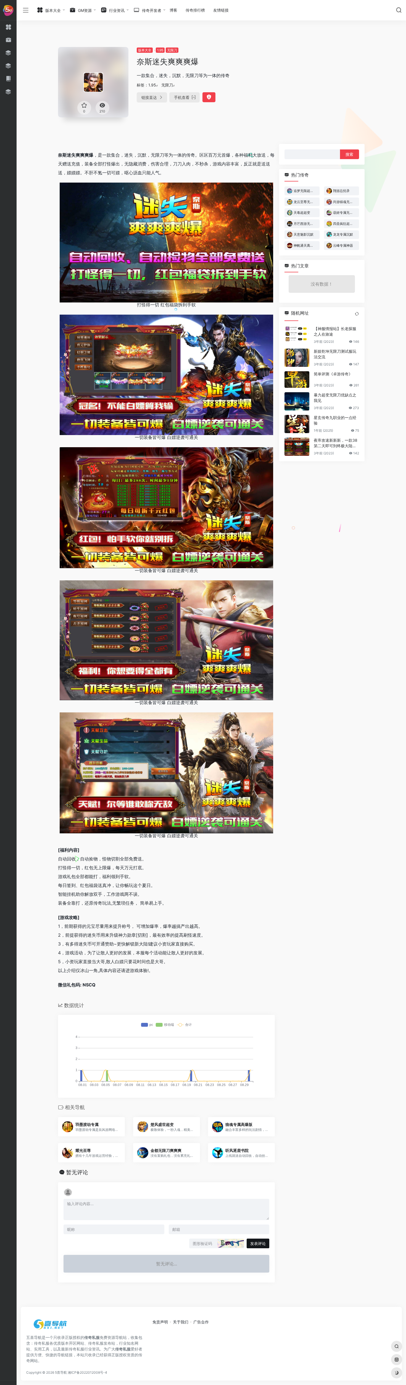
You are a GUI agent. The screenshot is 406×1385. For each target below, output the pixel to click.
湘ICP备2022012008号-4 (87, 1372)
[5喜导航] (51, 1326)
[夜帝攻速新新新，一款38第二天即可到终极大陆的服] (296, 447)
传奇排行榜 (195, 10)
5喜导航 (61, 1372)
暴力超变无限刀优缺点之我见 (335, 398)
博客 (173, 10)
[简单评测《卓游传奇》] (296, 379)
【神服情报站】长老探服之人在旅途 (335, 331)
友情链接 (221, 10)
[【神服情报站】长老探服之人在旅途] (296, 335)
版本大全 (144, 50)
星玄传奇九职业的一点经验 (335, 420)
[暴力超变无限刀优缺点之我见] (296, 401)
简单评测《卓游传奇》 (333, 374)
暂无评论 (77, 1172)
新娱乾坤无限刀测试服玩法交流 (335, 354)
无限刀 (172, 50)
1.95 (160, 50)
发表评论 (258, 1243)
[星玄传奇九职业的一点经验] (296, 424)
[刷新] (357, 314)
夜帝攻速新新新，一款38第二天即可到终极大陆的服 (335, 443)
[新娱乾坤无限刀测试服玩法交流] (296, 358)
